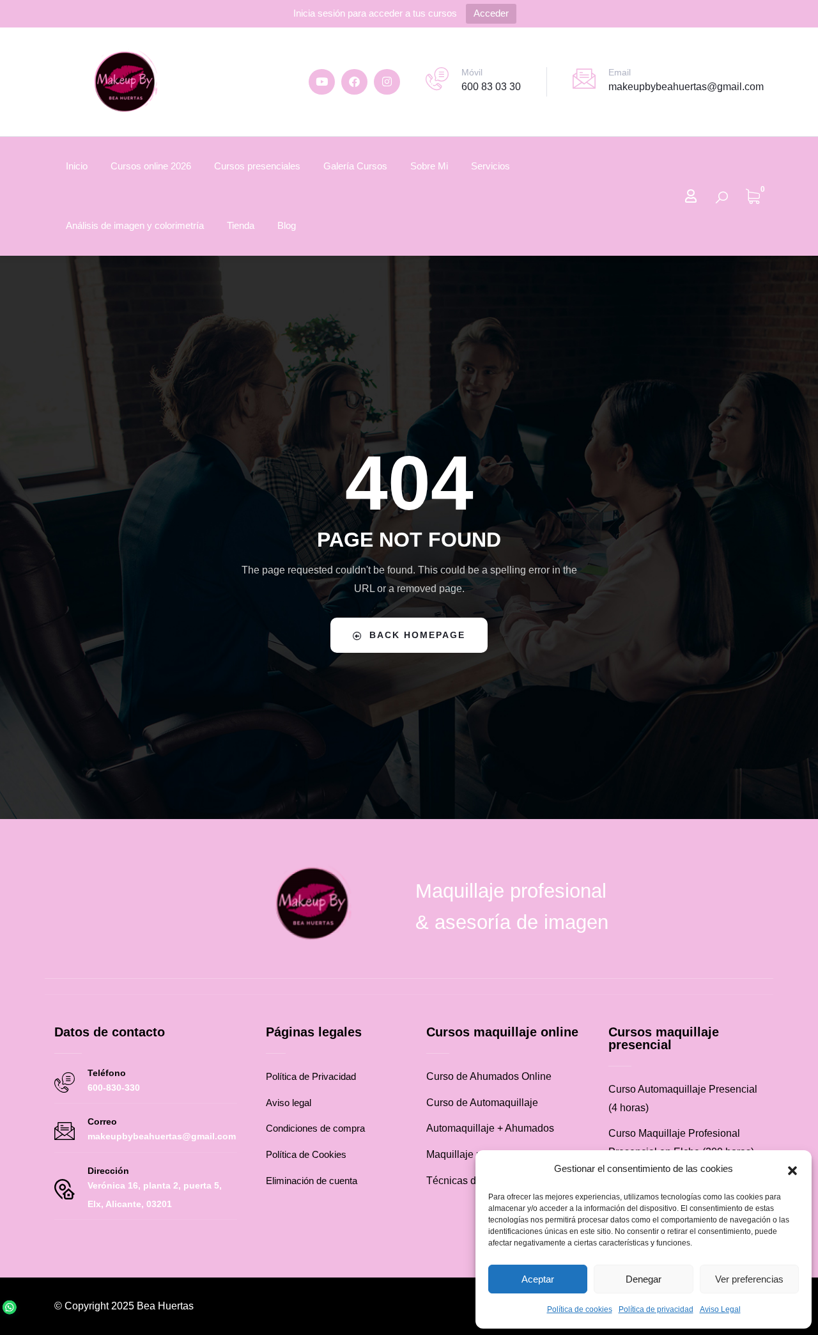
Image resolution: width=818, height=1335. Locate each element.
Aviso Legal (720, 1309)
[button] (792, 1169)
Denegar (643, 1279)
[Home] (124, 81)
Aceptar (537, 1279)
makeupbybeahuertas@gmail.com (686, 86)
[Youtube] (322, 82)
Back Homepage (417, 635)
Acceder (491, 13)
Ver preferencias (749, 1279)
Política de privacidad (656, 1309)
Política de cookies (579, 1309)
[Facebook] (354, 82)
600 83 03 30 (491, 86)
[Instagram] (387, 82)
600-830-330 (114, 1087)
